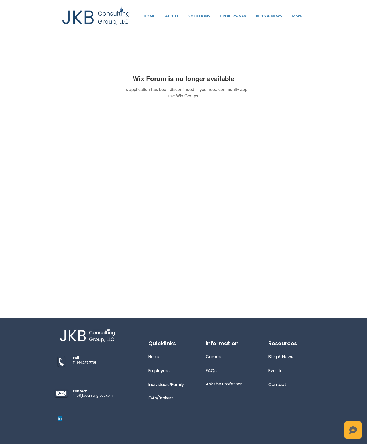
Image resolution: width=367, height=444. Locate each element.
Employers (159, 370)
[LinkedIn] (60, 418)
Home (154, 357)
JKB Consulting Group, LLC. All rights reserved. (126, 441)
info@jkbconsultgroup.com (93, 395)
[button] (199, 16)
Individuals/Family (166, 384)
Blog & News (280, 357)
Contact (277, 384)
